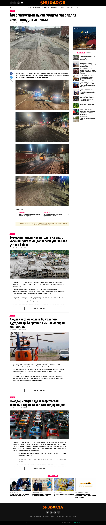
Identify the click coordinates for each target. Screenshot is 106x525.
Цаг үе (76, 7)
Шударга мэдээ (54, 7)
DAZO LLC (77, 522)
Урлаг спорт (70, 7)
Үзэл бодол (62, 7)
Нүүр (29, 7)
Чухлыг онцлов (36, 7)
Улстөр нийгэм (45, 7)
